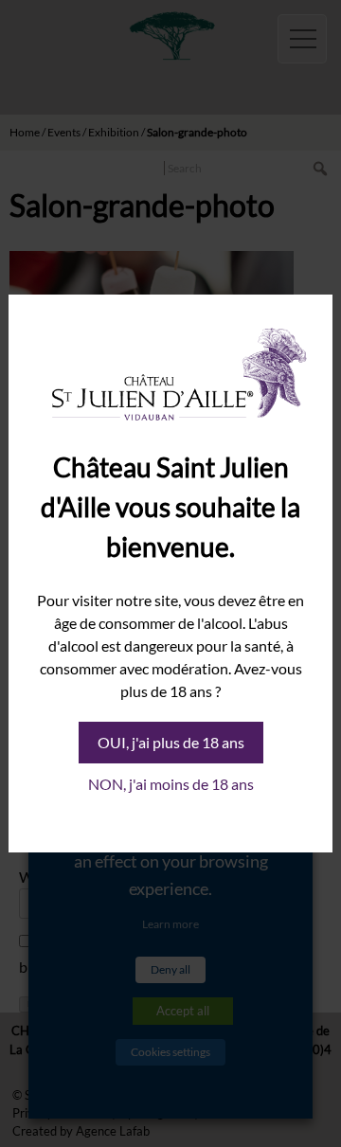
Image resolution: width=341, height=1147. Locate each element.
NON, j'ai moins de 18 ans (171, 784)
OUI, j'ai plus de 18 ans (171, 742)
